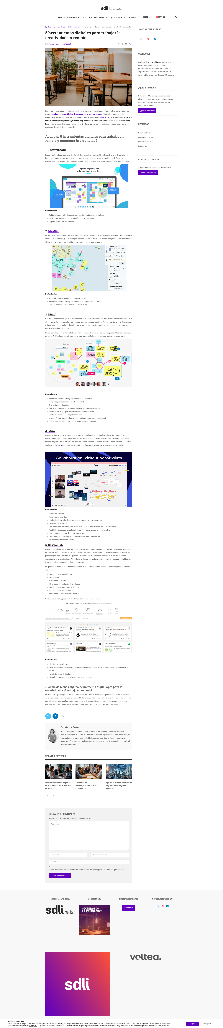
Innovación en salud (145, 137)
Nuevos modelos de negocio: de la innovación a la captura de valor (58, 785)
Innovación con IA (144, 142)
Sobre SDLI (147, 17)
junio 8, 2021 (66, 44)
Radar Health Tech (145, 133)
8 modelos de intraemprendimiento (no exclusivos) (86, 785)
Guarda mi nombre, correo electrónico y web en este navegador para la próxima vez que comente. (86, 870)
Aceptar (192, 1024)
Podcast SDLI (143, 146)
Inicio (50, 27)
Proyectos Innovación (67, 18)
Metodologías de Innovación (68, 27)
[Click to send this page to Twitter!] (48, 716)
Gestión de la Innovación (94, 18)
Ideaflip (53, 231)
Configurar (33, 1026)
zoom (63, 445)
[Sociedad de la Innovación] (111, 8)
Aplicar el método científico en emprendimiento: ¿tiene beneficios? (119, 785)
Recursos (133, 18)
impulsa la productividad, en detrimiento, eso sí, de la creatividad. (77, 114)
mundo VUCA (104, 117)
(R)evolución (116, 18)
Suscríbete (128, 908)
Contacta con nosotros (148, 173)
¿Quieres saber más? (147, 111)
